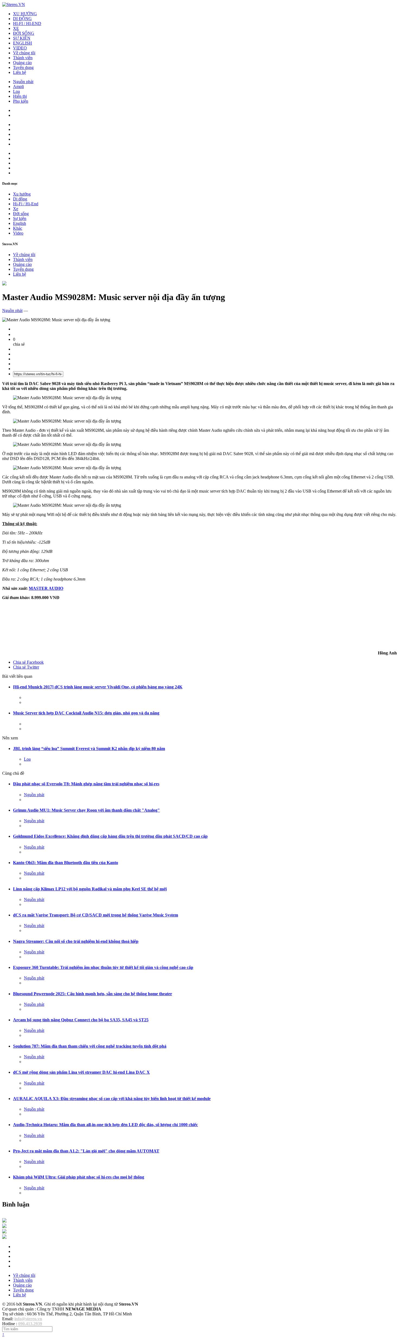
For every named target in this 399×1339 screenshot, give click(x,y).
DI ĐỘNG (22, 18)
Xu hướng (22, 194)
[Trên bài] (4, 284)
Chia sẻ (28, 662)
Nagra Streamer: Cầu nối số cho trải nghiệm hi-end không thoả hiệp (75, 941)
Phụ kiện (20, 101)
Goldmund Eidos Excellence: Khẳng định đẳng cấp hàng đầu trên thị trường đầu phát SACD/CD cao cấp (110, 836)
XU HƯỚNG (25, 13)
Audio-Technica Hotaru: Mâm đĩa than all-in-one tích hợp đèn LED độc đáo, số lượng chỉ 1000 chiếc (105, 1124)
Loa (16, 91)
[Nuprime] (4, 1232)
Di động (20, 199)
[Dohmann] (4, 1221)
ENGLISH (22, 43)
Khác (17, 228)
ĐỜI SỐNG (23, 33)
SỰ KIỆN (21, 38)
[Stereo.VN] (13, 4)
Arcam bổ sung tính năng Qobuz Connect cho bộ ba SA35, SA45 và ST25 (80, 1019)
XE (16, 28)
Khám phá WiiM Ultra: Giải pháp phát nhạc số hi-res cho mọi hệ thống (78, 1177)
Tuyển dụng (23, 67)
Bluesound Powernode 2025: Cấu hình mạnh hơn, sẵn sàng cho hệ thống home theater (92, 993)
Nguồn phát (23, 81)
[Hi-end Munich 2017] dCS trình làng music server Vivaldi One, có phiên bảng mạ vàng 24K (97, 687)
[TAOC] (4, 1237)
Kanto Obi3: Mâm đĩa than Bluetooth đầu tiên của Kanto (65, 862)
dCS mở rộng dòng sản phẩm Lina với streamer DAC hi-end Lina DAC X (81, 1072)
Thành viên (23, 57)
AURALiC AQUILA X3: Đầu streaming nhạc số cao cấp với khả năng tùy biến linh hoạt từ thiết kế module (112, 1098)
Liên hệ (19, 72)
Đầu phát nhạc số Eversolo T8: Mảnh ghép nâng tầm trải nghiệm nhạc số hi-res (86, 784)
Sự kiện (19, 218)
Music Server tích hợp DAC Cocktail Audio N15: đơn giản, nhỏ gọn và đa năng (86, 713)
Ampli (18, 86)
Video (18, 233)
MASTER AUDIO (46, 588)
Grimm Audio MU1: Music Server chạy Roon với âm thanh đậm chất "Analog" (86, 810)
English (19, 223)
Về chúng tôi (24, 53)
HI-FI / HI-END (27, 23)
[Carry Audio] (4, 1226)
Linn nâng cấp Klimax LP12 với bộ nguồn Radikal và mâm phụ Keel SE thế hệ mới (90, 889)
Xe (15, 208)
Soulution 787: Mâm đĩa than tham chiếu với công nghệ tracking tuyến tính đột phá (89, 1046)
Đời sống (21, 213)
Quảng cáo (22, 62)
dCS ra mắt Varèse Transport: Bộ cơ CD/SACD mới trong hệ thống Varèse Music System (95, 915)
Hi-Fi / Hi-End (25, 203)
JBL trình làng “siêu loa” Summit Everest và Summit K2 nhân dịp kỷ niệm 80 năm (89, 748)
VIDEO (20, 48)
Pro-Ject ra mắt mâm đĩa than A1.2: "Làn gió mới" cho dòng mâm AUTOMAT (86, 1151)
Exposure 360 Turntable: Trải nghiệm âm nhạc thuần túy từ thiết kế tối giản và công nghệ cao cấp (103, 967)
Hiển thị (20, 96)
